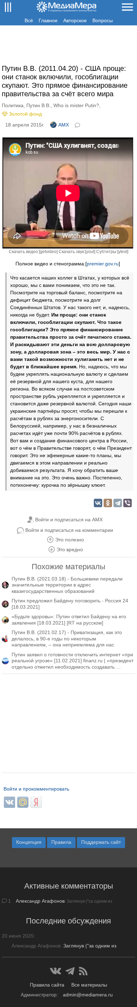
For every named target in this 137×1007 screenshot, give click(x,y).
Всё (29, 20)
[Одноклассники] (108, 503)
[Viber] (127, 503)
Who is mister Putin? (76, 105)
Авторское (75, 20)
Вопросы (102, 20)
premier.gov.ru (103, 263)
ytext (122, 251)
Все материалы (89, 985)
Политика (13, 105)
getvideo (48, 251)
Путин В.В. (38, 105)
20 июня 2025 (18, 936)
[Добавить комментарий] (78, 124)
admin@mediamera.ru (88, 994)
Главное (48, 20)
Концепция (28, 842)
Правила (61, 842)
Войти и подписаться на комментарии (69, 530)
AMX (63, 125)
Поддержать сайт (101, 842)
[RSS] (83, 971)
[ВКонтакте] (98, 503)
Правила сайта (47, 985)
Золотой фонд (25, 114)
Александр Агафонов (40, 901)
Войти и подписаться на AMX (69, 519)
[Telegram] (117, 503)
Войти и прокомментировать (36, 789)
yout (90, 251)
